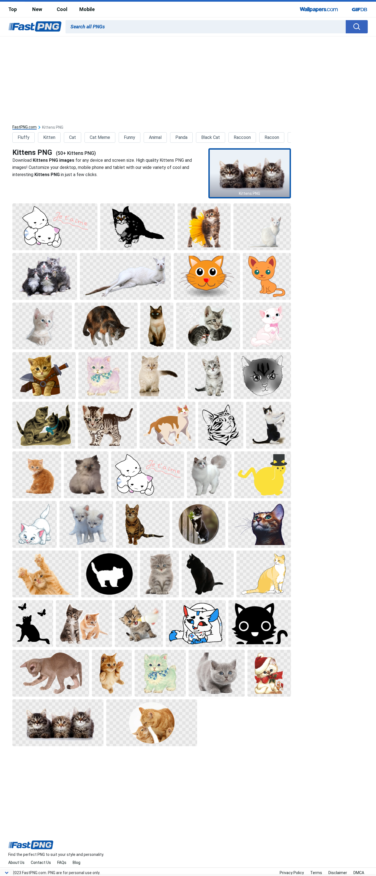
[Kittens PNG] (250, 173)
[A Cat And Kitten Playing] (151, 722)
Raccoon (242, 137)
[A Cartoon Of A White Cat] (34, 524)
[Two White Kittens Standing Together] (86, 524)
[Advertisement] (188, 77)
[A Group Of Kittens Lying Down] (57, 722)
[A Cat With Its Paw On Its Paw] (50, 673)
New (37, 9)
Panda (181, 137)
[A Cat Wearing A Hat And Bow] (269, 673)
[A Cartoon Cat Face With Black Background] (207, 276)
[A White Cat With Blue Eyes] (262, 226)
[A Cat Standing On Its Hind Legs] (268, 425)
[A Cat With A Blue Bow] (103, 375)
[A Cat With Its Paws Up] (45, 574)
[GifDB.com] (359, 9)
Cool (62, 9)
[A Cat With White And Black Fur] (137, 226)
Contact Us (41, 862)
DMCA (358, 872)
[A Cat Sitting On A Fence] (198, 524)
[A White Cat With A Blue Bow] (160, 673)
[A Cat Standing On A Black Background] (106, 326)
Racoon (272, 137)
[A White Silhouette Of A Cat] (109, 574)
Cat (72, 137)
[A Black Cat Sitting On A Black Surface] (208, 574)
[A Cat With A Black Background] (157, 326)
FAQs (61, 862)
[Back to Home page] (35, 26)
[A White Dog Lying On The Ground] (125, 276)
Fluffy (23, 137)
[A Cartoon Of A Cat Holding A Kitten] (196, 623)
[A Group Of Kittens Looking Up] (44, 276)
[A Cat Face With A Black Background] (262, 375)
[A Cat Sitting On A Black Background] (36, 474)
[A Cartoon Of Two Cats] (54, 226)
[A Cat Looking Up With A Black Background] (209, 375)
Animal (155, 137)
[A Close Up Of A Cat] (259, 524)
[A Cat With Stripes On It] (107, 425)
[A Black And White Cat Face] (259, 623)
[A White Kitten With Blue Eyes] (42, 326)
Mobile (87, 9)
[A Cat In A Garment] (43, 375)
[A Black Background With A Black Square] (220, 425)
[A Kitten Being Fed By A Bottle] (139, 623)
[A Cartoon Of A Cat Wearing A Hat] (262, 474)
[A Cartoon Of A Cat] (267, 276)
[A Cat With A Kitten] (208, 326)
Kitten (49, 137)
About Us (16, 862)
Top (12, 9)
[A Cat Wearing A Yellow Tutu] (204, 226)
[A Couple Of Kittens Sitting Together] (84, 623)
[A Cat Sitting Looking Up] (143, 524)
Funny (129, 137)
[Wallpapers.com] (319, 9)
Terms (316, 872)
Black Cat (210, 137)
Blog (76, 862)
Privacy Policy (292, 872)
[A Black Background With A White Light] (32, 623)
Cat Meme (100, 137)
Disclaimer (337, 872)
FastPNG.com (24, 127)
